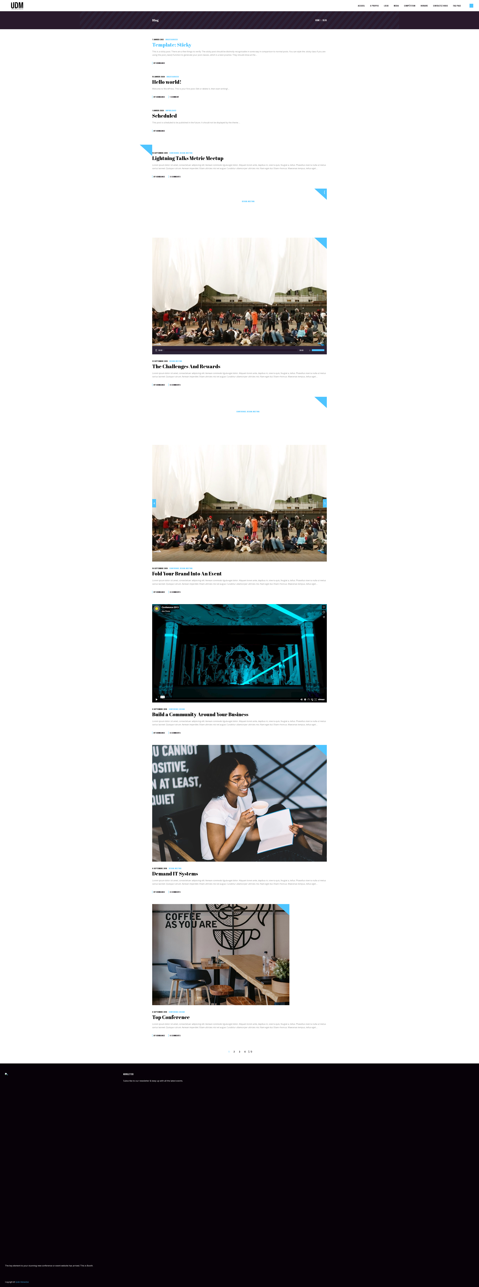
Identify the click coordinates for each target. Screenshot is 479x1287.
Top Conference (171, 1017)
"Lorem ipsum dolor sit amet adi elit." (239, 206)
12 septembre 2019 (160, 361)
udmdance (160, 63)
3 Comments (175, 176)
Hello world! (166, 82)
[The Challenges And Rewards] (239, 296)
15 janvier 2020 (158, 76)
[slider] (318, 350)
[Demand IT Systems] (239, 803)
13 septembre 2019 (160, 153)
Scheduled (164, 115)
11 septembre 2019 (227, 411)
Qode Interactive (22, 1282)
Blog (325, 20)
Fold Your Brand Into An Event (187, 573)
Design (182, 153)
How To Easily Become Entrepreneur (239, 416)
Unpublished (171, 110)
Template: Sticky (171, 44)
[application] (239, 350)
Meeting (189, 153)
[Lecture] (156, 350)
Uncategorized (171, 39)
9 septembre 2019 (159, 709)
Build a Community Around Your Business (200, 714)
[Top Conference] (220, 954)
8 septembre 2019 (159, 868)
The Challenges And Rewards (186, 366)
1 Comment (174, 96)
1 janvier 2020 (158, 110)
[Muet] (310, 350)
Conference (174, 153)
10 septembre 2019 (160, 568)
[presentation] (154, 503)
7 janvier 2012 (158, 39)
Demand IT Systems (175, 873)
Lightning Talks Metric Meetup (187, 158)
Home (317, 20)
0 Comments (175, 384)
